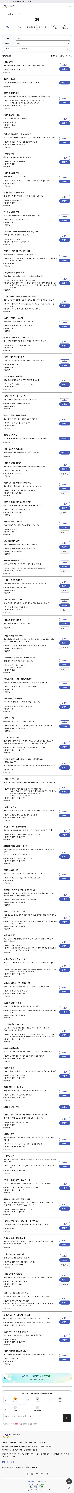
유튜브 (37, 1474)
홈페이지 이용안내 (42, 1482)
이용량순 (61, 56)
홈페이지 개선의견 (31, 1467)
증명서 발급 (31, 27)
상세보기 (65, 65)
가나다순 (69, 56)
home (3, 14)
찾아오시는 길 (6, 1467)
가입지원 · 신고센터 (54, 27)
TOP (69, 1489)
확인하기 (64, 438)
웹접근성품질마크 (41, 1486)
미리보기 (63, 474)
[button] (70, 6)
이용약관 (18, 1467)
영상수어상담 (10, 1462)
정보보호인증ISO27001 (36, 1486)
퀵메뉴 (69, 1481)
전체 (7, 27)
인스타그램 (32, 1474)
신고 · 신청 (43, 27)
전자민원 (10, 14)
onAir (47, 1474)
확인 (66, 1418)
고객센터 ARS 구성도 (46, 1447)
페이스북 (27, 1474)
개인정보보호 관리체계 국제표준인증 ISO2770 (31, 1486)
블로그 (42, 1474)
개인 (18, 14)
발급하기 (65, 469)
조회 (19, 27)
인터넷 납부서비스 (66, 27)
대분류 (7, 38)
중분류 (7, 43)
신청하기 (65, 687)
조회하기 (65, 69)
